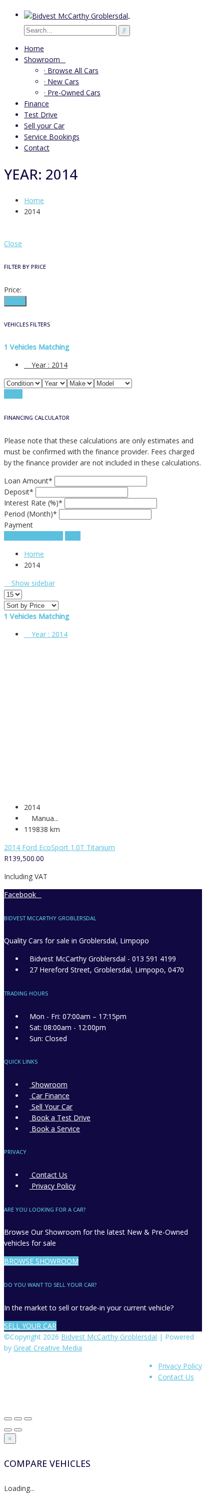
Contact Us (49, 1175)
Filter (15, 301)
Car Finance (50, 1095)
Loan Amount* (28, 480)
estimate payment (33, 536)
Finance (36, 103)
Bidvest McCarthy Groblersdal (109, 1337)
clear (72, 536)
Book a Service (55, 1128)
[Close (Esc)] (8, 1418)
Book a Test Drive (60, 1117)
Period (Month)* (30, 514)
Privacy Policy (53, 1186)
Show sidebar (32, 583)
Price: (13, 289)
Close (13, 243)
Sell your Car (44, 125)
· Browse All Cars (71, 70)
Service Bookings (52, 136)
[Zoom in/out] (28, 1418)
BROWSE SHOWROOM (41, 1261)
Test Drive (41, 114)
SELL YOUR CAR (30, 1325)
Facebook (20, 894)
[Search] (124, 30)
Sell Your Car (51, 1106)
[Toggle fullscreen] (18, 1418)
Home (34, 48)
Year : (49, 365)
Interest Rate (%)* (33, 503)
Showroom (42, 59)
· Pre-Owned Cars (72, 92)
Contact (37, 147)
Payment (18, 525)
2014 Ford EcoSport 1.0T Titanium (59, 847)
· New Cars (61, 81)
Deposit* (19, 491)
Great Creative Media (48, 1348)
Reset (13, 394)
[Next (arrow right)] (18, 1429)
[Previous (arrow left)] (8, 1429)
